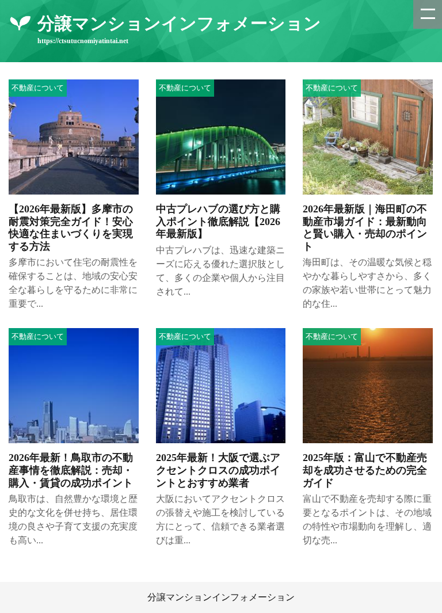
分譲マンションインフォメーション (221, 597)
